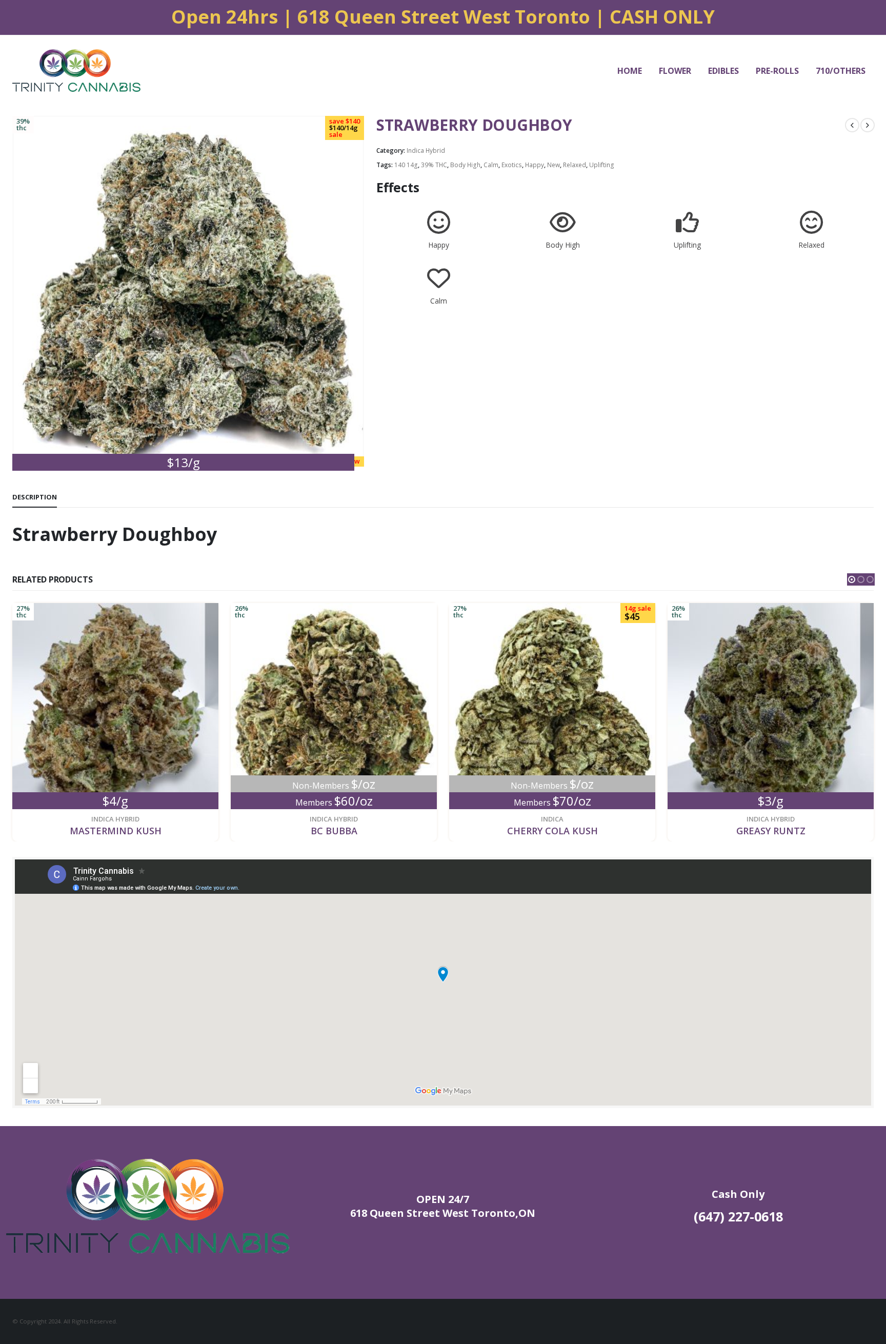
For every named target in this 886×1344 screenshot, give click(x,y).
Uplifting (601, 165)
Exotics (511, 165)
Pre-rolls (777, 70)
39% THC (434, 165)
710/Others (840, 70)
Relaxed (574, 165)
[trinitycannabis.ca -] (76, 70)
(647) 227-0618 (738, 1216)
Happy (534, 165)
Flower (675, 70)
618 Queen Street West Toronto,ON (442, 1213)
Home (629, 70)
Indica (552, 819)
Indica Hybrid (426, 150)
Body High (465, 165)
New (553, 165)
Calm (491, 165)
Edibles (723, 70)
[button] (851, 579)
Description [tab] (34, 497)
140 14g (406, 165)
